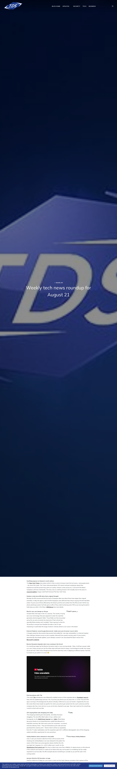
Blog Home (56, 6)
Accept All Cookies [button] (109, 765)
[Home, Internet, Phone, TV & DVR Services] (13, 5)
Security (76, 6)
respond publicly (32, 592)
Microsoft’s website (33, 639)
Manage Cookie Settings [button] (96, 765)
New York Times (34, 583)
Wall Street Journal (44, 719)
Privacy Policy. (23, 767)
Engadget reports (82, 697)
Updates (66, 6)
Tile (34, 697)
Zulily (55, 719)
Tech (84, 6)
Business (92, 6)
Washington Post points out (36, 747)
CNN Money (49, 607)
